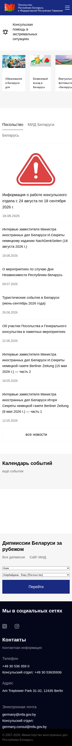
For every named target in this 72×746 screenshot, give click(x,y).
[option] (12, 32)
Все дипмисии (13, 557)
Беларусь (10, 135)
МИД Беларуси (41, 124)
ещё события (12, 471)
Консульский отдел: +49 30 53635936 (32, 672)
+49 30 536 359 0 (15, 666)
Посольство (12, 124)
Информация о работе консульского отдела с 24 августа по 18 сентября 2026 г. (34, 201)
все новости (36, 434)
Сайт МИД (38, 557)
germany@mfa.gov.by (19, 714)
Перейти (36, 587)
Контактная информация (22, 648)
